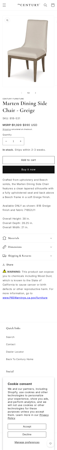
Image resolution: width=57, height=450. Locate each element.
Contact (11, 344)
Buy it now (28, 169)
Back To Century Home (19, 359)
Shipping (7, 129)
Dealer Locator (15, 351)
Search (10, 337)
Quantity (7, 134)
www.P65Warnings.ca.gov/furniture (25, 297)
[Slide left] (21, 93)
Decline (26, 434)
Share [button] (9, 264)
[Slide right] (35, 93)
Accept (27, 426)
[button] (4, 5)
